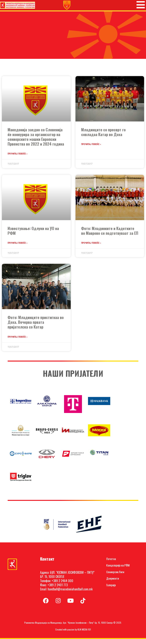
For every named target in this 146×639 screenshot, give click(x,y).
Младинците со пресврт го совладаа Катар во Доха (103, 132)
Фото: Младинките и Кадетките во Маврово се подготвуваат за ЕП (109, 230)
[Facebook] (46, 600)
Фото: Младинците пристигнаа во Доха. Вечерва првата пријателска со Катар (36, 322)
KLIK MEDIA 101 (84, 629)
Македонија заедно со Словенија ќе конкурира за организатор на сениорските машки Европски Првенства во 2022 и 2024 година (36, 137)
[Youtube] (70, 600)
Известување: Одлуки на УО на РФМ (33, 230)
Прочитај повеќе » (17, 153)
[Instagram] (58, 600)
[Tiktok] (83, 600)
